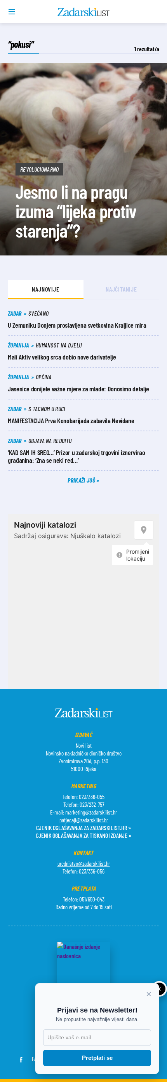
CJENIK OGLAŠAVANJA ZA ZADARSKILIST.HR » (83, 827)
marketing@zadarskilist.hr (91, 812)
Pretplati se (97, 1057)
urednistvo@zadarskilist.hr (83, 863)
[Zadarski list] (83, 12)
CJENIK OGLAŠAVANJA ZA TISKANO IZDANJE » (83, 835)
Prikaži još (82, 480)
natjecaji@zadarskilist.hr (83, 819)
